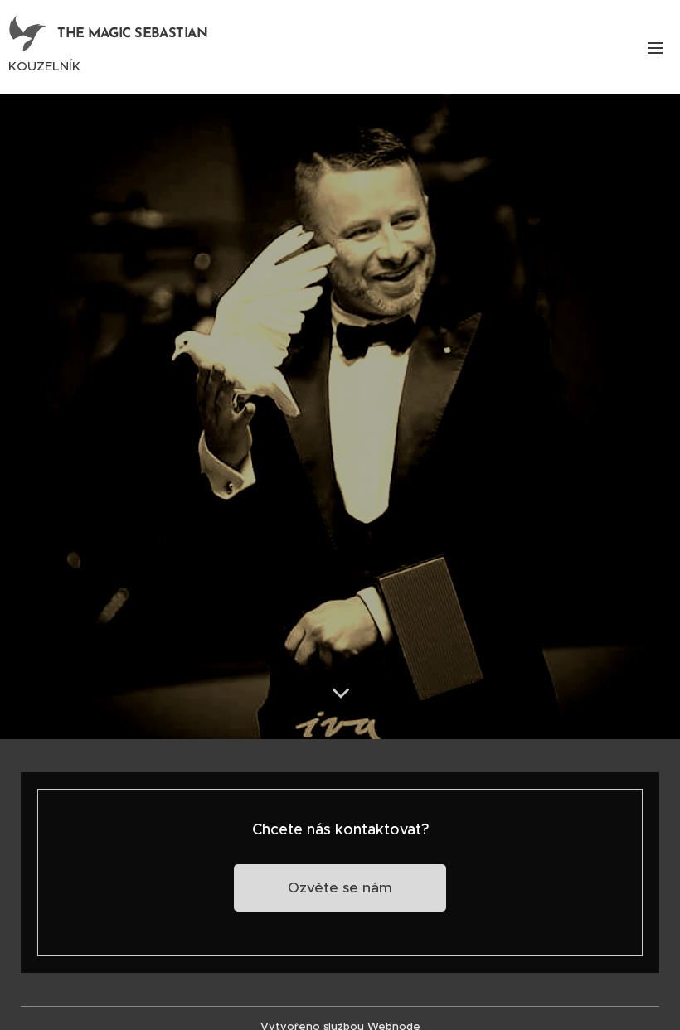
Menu (655, 47)
